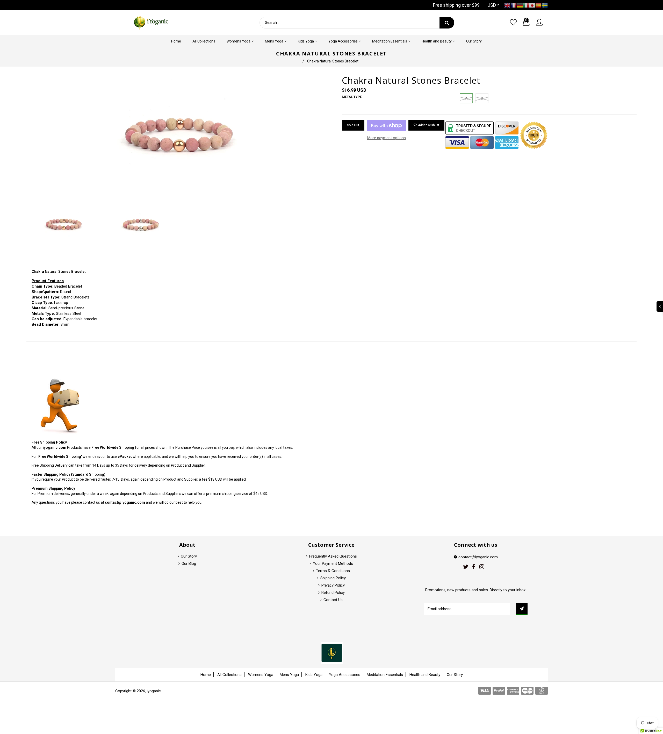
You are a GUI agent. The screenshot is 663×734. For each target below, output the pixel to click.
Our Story (189, 556)
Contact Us (333, 599)
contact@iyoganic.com (125, 502)
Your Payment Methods (333, 563)
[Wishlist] (513, 22)
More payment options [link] (386, 138)
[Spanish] (538, 5)
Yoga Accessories (344, 674)
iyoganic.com (54, 447)
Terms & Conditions (333, 570)
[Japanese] (532, 5)
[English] (507, 5)
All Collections (229, 674)
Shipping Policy (333, 578)
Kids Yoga (313, 674)
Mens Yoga (289, 674)
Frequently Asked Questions (333, 556)
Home (205, 674)
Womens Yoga (260, 674)
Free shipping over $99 (456, 5)
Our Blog (189, 563)
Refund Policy (333, 592)
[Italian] (526, 5)
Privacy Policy (333, 585)
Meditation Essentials (385, 674)
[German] (520, 5)
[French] (513, 5)
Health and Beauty (424, 674)
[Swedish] (545, 5)
